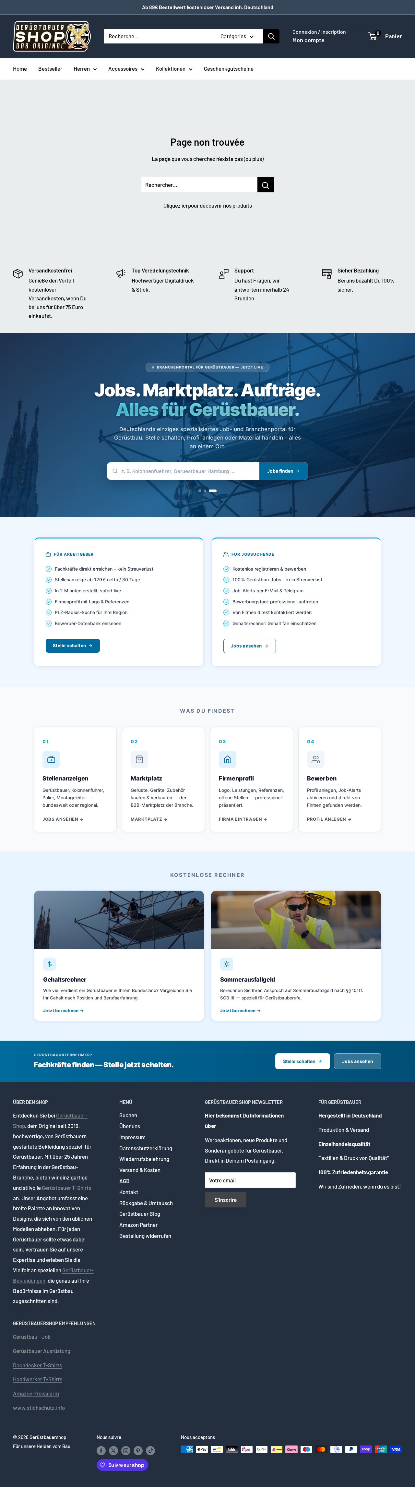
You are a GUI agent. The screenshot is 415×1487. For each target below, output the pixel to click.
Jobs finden (280, 471)
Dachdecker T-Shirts (37, 1365)
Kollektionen (170, 68)
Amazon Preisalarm (36, 1393)
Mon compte (308, 39)
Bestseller (50, 68)
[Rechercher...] (265, 184)
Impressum (132, 1137)
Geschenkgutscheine (229, 68)
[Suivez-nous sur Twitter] (113, 1450)
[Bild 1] (199, 491)
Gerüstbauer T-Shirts (66, 1187)
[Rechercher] (271, 36)
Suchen (128, 1115)
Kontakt (128, 1192)
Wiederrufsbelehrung (144, 1158)
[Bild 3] (213, 491)
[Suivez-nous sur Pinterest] (138, 1450)
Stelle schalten (69, 645)
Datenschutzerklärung (145, 1148)
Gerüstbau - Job (32, 1336)
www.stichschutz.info (39, 1407)
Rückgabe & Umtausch (146, 1203)
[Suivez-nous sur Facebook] (101, 1450)
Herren (82, 68)
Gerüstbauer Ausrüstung (41, 1351)
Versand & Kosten (139, 1170)
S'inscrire (226, 1199)
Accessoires (122, 68)
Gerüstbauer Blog (139, 1213)
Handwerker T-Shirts (37, 1379)
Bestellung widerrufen (145, 1235)
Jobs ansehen (246, 645)
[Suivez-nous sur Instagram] (125, 1450)
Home (20, 68)
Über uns (129, 1126)
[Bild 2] (205, 491)
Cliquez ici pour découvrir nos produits (207, 205)
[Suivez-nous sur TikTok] (150, 1450)
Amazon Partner (138, 1224)
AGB (124, 1181)
